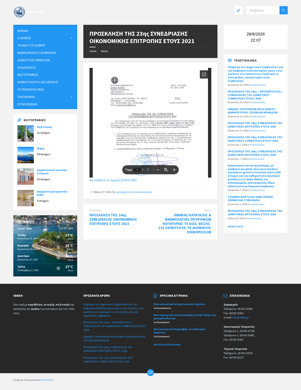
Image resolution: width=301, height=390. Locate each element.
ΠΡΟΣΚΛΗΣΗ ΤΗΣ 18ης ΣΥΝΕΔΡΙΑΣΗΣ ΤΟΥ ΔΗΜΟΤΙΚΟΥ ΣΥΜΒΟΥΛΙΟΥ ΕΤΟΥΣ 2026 (255, 139)
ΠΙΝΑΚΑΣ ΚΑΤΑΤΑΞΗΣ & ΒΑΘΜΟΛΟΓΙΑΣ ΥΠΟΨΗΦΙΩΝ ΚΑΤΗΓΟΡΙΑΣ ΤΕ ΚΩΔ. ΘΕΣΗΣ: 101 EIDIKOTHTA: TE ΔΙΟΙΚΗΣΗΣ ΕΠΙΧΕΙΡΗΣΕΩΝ (184, 223)
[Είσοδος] (238, 10)
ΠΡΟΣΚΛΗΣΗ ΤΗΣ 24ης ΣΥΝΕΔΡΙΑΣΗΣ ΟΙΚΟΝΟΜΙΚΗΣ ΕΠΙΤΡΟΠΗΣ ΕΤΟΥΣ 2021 (113, 219)
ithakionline (47, 379)
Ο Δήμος (24, 38)
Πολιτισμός (44, 127)
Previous (95, 210)
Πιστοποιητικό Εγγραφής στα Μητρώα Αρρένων (179, 330)
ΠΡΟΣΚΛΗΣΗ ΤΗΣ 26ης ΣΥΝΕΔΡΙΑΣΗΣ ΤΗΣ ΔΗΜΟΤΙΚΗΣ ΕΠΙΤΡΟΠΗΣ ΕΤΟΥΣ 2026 (255, 212)
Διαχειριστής (124, 192)
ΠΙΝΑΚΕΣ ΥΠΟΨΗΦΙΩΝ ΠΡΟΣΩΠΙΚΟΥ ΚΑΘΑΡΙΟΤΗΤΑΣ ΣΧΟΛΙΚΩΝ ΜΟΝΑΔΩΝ (252, 110)
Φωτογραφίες (27, 75)
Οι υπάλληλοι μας (30, 89)
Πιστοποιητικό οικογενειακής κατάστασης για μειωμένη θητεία (185, 316)
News (104, 51)
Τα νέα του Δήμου (31, 45)
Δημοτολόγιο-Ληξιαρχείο (37, 82)
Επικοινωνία (27, 104)
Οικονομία (26, 97)
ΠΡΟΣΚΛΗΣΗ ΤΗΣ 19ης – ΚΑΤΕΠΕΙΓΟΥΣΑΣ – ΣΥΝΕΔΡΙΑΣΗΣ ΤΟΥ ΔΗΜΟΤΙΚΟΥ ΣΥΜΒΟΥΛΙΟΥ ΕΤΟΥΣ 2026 (255, 95)
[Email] (150, 372)
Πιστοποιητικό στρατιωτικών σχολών (179, 304)
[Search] (284, 10)
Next (208, 210)
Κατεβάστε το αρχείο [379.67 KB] (113, 180)
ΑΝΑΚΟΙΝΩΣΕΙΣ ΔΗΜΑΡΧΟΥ (36, 53)
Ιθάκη (40, 148)
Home (93, 51)
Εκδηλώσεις (26, 67)
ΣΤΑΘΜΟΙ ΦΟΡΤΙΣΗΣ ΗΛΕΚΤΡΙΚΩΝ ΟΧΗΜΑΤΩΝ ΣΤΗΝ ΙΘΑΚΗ (250, 198)
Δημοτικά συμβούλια (33, 60)
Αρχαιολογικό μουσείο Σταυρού (52, 171)
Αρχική (22, 31)
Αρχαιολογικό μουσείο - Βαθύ (53, 193)
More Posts (235, 226)
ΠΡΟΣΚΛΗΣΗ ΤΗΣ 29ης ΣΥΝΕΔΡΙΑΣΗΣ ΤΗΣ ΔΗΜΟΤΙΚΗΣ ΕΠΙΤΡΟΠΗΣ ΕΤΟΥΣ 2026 (255, 124)
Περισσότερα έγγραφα (167, 344)
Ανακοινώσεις (143, 192)
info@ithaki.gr (240, 317)
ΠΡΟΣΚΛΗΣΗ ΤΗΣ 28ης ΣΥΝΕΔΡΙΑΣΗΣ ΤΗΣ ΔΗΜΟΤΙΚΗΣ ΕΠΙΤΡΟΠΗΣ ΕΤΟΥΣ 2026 (255, 153)
